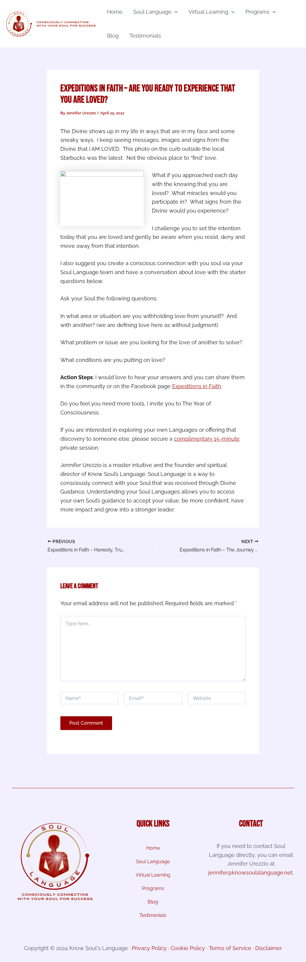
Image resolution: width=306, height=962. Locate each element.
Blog (113, 36)
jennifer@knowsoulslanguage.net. (250, 872)
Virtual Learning (208, 12)
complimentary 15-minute (207, 439)
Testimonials (145, 36)
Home (115, 12)
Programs (257, 12)
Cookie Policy (188, 948)
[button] (175, 12)
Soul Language (152, 12)
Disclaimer (268, 948)
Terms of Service (230, 948)
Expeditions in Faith (196, 386)
